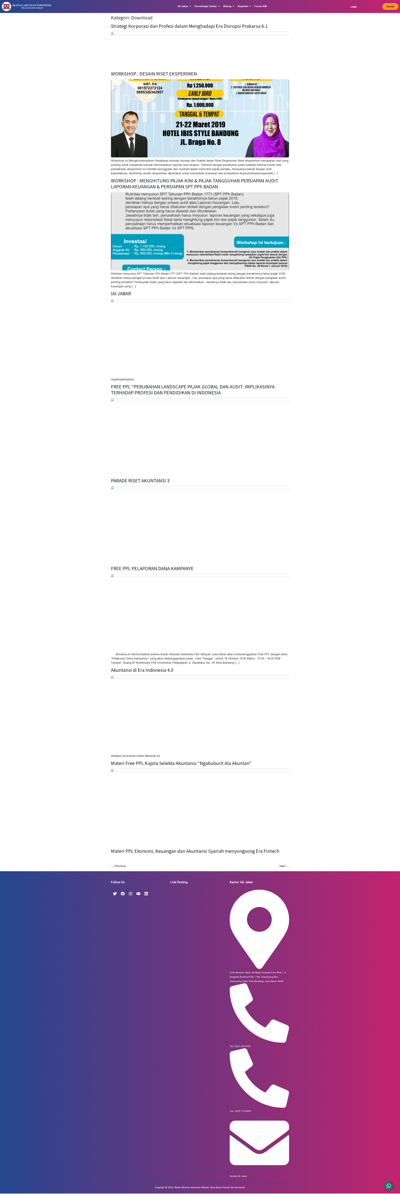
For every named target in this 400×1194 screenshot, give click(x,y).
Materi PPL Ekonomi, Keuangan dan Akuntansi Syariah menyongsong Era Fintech (195, 851)
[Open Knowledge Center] (219, 6)
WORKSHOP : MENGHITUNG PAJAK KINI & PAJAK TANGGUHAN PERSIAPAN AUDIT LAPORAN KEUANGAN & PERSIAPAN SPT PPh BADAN (194, 184)
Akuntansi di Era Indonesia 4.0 (142, 670)
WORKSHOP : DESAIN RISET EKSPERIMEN (154, 74)
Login (353, 6)
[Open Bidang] (233, 6)
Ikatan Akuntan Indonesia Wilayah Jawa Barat (198, 1187)
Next (284, 866)
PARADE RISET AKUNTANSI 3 (140, 481)
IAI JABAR (121, 293)
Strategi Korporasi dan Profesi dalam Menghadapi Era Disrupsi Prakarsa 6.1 (189, 26)
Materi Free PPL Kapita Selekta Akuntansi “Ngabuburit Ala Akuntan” (181, 763)
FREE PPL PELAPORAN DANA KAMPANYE (152, 568)
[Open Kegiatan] (250, 6)
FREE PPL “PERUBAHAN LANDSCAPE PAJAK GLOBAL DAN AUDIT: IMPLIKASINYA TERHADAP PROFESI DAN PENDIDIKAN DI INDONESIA (193, 390)
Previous (118, 866)
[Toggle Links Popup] (388, 1185)
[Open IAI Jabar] (190, 6)
